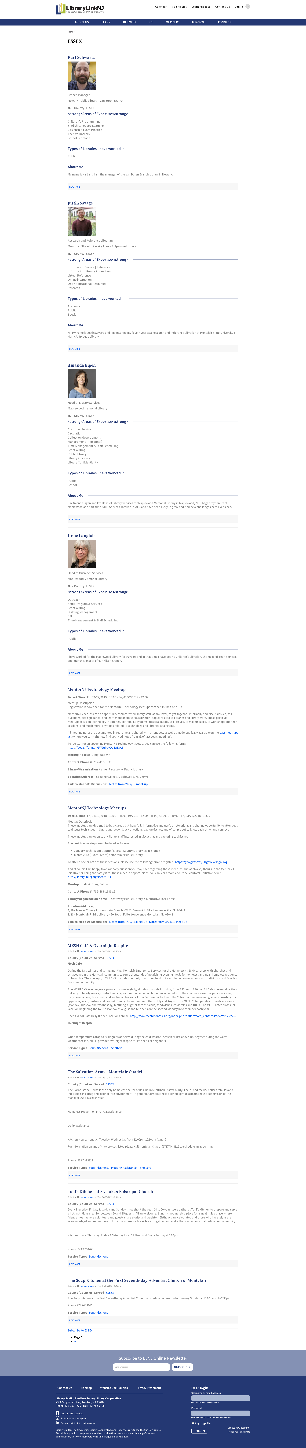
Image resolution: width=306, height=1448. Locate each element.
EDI (151, 22)
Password (196, 1408)
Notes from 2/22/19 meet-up (128, 784)
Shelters (116, 1048)
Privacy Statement (148, 1388)
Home (70, 31)
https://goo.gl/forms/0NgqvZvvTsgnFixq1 (201, 862)
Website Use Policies (114, 1388)
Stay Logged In (202, 1423)
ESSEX (110, 958)
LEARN (105, 22)
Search (247, 6)
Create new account (238, 1427)
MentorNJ (198, 22)
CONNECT (224, 22)
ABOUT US (82, 22)
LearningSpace (201, 6)
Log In (239, 6)
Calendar (161, 6)
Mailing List (179, 6)
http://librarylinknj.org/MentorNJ (89, 877)
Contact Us (222, 6)
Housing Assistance (124, 1168)
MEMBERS (172, 22)
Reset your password (239, 1431)
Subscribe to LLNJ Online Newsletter (153, 1358)
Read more (74, 186)
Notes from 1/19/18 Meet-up (128, 922)
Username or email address (206, 1392)
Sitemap (86, 1388)
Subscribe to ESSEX (80, 1330)
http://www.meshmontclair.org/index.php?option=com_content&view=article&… (183, 1016)
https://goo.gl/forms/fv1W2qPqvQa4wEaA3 (95, 747)
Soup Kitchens (98, 1048)
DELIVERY (129, 22)
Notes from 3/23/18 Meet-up (168, 922)
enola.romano (87, 951)
